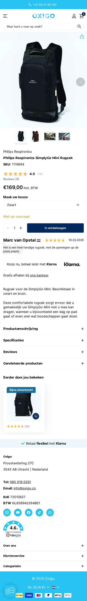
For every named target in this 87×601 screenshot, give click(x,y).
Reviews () (11, 179)
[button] (80, 36)
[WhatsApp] (50, 512)
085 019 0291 (20, 482)
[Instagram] (7, 512)
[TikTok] (39, 512)
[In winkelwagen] (36, 416)
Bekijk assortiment (5, 16)
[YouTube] (17, 512)
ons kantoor (39, 275)
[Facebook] (28, 512)
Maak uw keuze (15, 197)
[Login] (74, 16)
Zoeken (79, 26)
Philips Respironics (17, 151)
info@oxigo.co (25, 488)
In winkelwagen (55, 228)
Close (43, 546)
